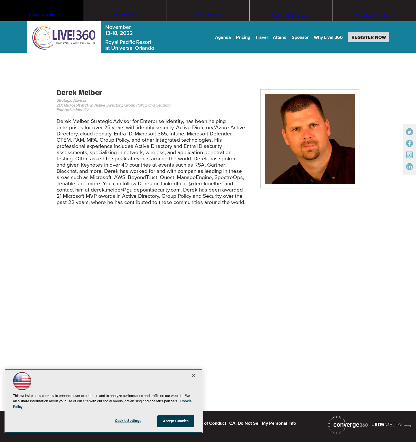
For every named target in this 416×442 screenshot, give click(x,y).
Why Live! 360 (328, 37)
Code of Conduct (209, 423)
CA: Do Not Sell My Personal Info (262, 423)
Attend (279, 37)
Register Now (368, 37)
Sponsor (300, 37)
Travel (261, 37)
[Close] (193, 375)
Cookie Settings (128, 420)
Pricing (243, 37)
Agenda (223, 37)
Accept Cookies (176, 421)
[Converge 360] (348, 425)
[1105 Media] (391, 424)
